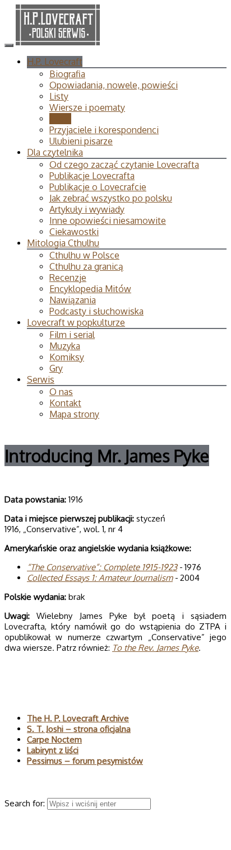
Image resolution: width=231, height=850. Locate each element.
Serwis (40, 379)
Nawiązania (72, 300)
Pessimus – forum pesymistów (85, 760)
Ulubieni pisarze (81, 141)
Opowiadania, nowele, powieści (113, 85)
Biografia (67, 73)
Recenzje (67, 277)
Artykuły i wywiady (86, 209)
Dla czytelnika (55, 152)
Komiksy (66, 357)
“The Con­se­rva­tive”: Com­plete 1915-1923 (102, 567)
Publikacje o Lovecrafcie (97, 186)
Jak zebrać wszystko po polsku (110, 198)
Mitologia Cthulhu (63, 242)
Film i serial (72, 334)
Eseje (60, 118)
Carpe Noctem (54, 739)
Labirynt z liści (52, 750)
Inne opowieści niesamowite (107, 220)
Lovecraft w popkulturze (76, 322)
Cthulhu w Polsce (84, 255)
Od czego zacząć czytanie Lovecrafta (124, 164)
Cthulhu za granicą (86, 266)
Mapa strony (74, 414)
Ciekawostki (74, 231)
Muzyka (64, 345)
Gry (56, 368)
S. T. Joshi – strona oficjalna (79, 729)
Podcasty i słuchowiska (96, 311)
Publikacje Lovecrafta (92, 175)
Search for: (25, 803)
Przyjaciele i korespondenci (104, 129)
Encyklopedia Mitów (90, 288)
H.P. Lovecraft (54, 61)
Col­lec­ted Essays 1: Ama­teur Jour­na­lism (100, 577)
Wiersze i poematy (87, 107)
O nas (61, 391)
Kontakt (65, 402)
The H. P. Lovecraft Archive (78, 718)
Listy (58, 96)
